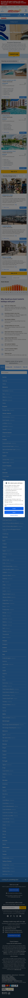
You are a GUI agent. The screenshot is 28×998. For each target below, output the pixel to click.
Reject (14, 512)
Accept (14, 508)
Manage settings (14, 515)
